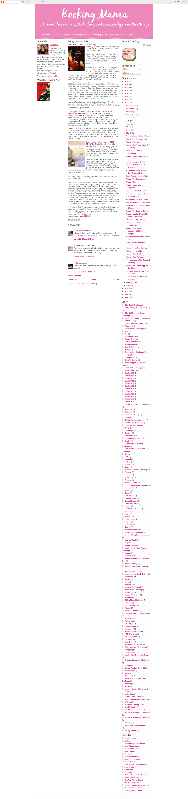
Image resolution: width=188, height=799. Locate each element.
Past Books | (46, 35)
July (128, 121)
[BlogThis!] (71, 220)
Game (127, 493)
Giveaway (128, 496)
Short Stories (130, 652)
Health (127, 506)
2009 (126, 295)
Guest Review (130, 504)
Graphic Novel (130, 498)
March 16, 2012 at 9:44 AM (84, 257)
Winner (128, 723)
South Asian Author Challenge (137, 660)
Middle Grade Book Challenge (137, 566)
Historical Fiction (132, 509)
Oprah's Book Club (131, 783)
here (99, 148)
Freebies (128, 491)
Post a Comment (74, 275)
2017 (126, 88)
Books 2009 (129, 376)
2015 (126, 94)
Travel (127, 686)
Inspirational (130, 519)
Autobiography (131, 344)
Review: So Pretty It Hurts (136, 191)
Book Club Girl (130, 751)
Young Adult (130, 731)
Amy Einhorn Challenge (134, 329)
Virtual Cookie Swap (133, 697)
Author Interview (131, 342)
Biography (129, 355)
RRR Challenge (131, 634)
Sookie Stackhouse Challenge (137, 655)
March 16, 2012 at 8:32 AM (84, 239)
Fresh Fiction (129, 767)
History (128, 511)
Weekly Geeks (130, 707)
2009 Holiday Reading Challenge (138, 308)
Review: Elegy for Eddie (135, 162)
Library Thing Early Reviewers (137, 535)
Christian (128, 417)
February (130, 282)
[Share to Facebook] (76, 220)
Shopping (129, 650)
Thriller (128, 684)
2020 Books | (57, 35)
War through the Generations (136, 699)
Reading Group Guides (133, 790)
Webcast (128, 702)
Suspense (129, 671)
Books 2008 (129, 373)
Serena (79, 263)
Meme (127, 553)
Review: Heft (131, 182)
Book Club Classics (132, 746)
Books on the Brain (132, 759)
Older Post (115, 279)
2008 (126, 298)
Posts (127, 69)
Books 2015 (129, 391)
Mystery (128, 584)
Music (127, 582)
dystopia (128, 459)
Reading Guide (131, 611)
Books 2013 (129, 386)
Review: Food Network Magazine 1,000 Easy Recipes (135, 231)
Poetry (127, 608)
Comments (129, 73)
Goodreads (128, 770)
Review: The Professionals (136, 139)
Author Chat (129, 339)
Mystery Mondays (132, 587)
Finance (128, 480)
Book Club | (77, 35)
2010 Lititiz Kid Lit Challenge (136, 318)
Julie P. (55, 45)
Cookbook (129, 436)
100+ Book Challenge (133, 305)
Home (131, 35)
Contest (128, 433)
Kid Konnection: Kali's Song (137, 199)
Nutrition (128, 598)
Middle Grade (130, 564)
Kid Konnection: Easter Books (138, 136)
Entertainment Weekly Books (135, 764)
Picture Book (130, 605)
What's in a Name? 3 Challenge (137, 712)
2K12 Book (129, 321)
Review (128, 624)
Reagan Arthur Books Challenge (137, 613)
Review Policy (130, 626)
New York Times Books (133, 780)
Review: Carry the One (134, 254)
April (128, 130)
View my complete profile (47, 76)
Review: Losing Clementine (136, 220)
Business (128, 410)
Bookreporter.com (131, 757)
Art (126, 334)
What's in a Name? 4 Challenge (137, 718)
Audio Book (129, 336)
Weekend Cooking (132, 705)
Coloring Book (130, 430)
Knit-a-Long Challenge (134, 532)
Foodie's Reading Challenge (136, 485)
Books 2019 (129, 402)
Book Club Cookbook (132, 749)
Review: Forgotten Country (136, 248)
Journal (128, 527)
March (129, 133)
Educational (129, 464)
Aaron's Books (130, 738)
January (129, 285)
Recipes (128, 618)
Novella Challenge (132, 595)
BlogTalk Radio (131, 360)
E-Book (128, 462)
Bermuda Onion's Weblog (134, 743)
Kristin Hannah (100, 144)
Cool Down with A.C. (133, 438)
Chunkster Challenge (133, 423)
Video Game (130, 694)
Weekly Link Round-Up (134, 710)
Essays (128, 467)
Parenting (129, 603)
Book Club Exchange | (92, 35)
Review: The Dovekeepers (136, 179)
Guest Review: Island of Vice (137, 176)
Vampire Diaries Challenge (135, 689)
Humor (127, 517)
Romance (128, 629)
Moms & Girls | (108, 35)
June (128, 124)
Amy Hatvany (83, 113)
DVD (126, 457)
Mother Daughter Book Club (135, 775)
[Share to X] (74, 220)
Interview (128, 524)
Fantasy (128, 472)
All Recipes (128, 741)
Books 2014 (129, 389)
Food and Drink (131, 483)
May (128, 127)
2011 (126, 289)
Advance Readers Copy (134, 323)
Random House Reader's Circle (136, 785)
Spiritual (128, 665)
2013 (126, 100)
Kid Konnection (131, 530)
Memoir (128, 556)
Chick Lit (128, 412)
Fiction (87, 217)
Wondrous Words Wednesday (136, 725)
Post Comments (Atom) (87, 284)
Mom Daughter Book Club (135, 574)
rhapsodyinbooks (83, 245)
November (130, 109)
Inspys (127, 522)
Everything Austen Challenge (136, 470)
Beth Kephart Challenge (134, 352)
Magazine (128, 543)
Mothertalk (129, 577)
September (130, 115)
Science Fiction (131, 637)
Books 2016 (129, 394)
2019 (126, 82)
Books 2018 (129, 399)
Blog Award (129, 357)
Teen (127, 673)
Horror (127, 514)
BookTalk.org (129, 762)
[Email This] (69, 220)
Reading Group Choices (133, 788)
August (129, 118)
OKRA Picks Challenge (134, 600)
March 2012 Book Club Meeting (82, 44)
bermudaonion (82, 230)
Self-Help (128, 639)
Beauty (127, 350)
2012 (126, 103)
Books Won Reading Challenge (137, 404)
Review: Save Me (132, 142)
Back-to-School (131, 347)
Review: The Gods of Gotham (137, 211)
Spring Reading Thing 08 (135, 668)
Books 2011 (129, 381)
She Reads (129, 642)
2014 (126, 97)
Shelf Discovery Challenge (135, 647)
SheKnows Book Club (133, 644)
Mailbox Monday (131, 545)
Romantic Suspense (133, 631)
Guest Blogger (130, 501)
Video (127, 691)
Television (129, 676)
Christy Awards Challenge (135, 420)
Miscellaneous (130, 571)
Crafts (127, 441)
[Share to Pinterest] (79, 220)
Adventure (129, 326)
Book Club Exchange (133, 368)
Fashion (128, 475)
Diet (126, 454)
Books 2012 (129, 383)
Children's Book (131, 415)
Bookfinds (128, 754)
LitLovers (128, 772)
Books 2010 (129, 378)
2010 (126, 291)
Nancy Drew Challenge (134, 590)
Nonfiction (129, 592)
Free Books (129, 488)
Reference (129, 621)
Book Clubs (78, 217)
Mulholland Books (131, 777)
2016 (126, 91)
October (129, 112)
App (126, 331)
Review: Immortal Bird (134, 251)
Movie (127, 579)
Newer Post (72, 279)
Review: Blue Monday (134, 257)
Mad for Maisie (131, 540)
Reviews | (67, 35)
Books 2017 (129, 396)
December (130, 106)
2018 (126, 85)
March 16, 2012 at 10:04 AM (84, 272)
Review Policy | (121, 35)
